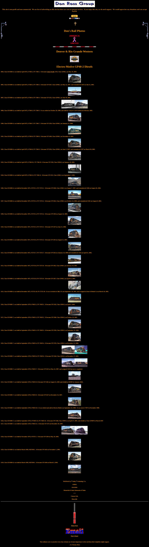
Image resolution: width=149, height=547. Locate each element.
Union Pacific (50, 71)
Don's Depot (74, 536)
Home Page (74, 525)
